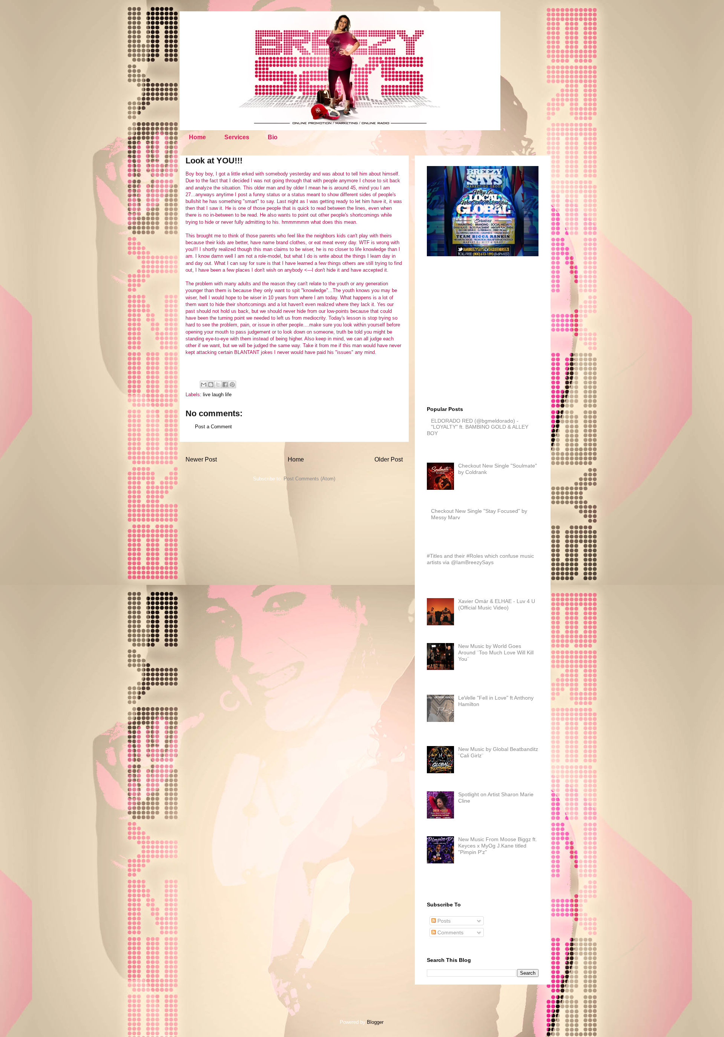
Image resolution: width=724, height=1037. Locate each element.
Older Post (388, 459)
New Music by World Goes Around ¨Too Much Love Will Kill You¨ (496, 652)
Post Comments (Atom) (309, 479)
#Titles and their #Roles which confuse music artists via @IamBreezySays (480, 559)
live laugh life (217, 394)
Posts (443, 921)
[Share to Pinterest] (232, 384)
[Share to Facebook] (225, 384)
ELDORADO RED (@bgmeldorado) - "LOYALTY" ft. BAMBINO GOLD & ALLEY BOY (477, 427)
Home (197, 137)
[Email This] (203, 384)
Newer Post (201, 459)
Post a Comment (213, 426)
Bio (273, 137)
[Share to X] (218, 384)
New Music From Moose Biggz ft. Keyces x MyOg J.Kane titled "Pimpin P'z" (497, 845)
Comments (449, 932)
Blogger (375, 1022)
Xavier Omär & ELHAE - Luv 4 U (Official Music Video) (496, 604)
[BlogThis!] (211, 384)
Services (236, 137)
